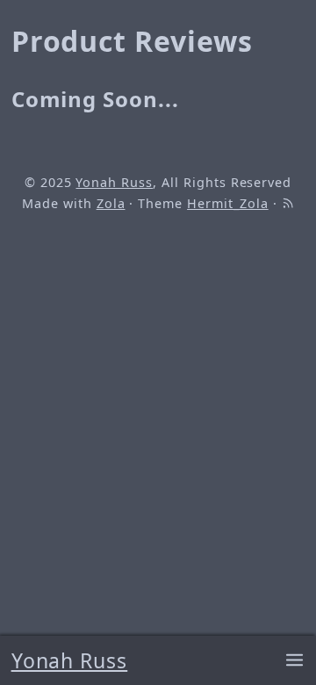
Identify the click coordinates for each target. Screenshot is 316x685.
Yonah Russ (69, 660)
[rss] (288, 203)
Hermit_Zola (228, 203)
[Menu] (294, 661)
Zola (111, 203)
